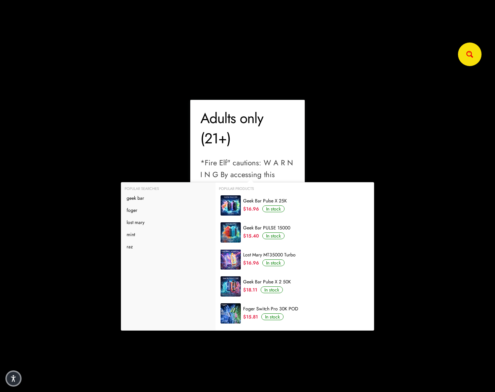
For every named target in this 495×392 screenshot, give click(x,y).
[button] (13, 378)
